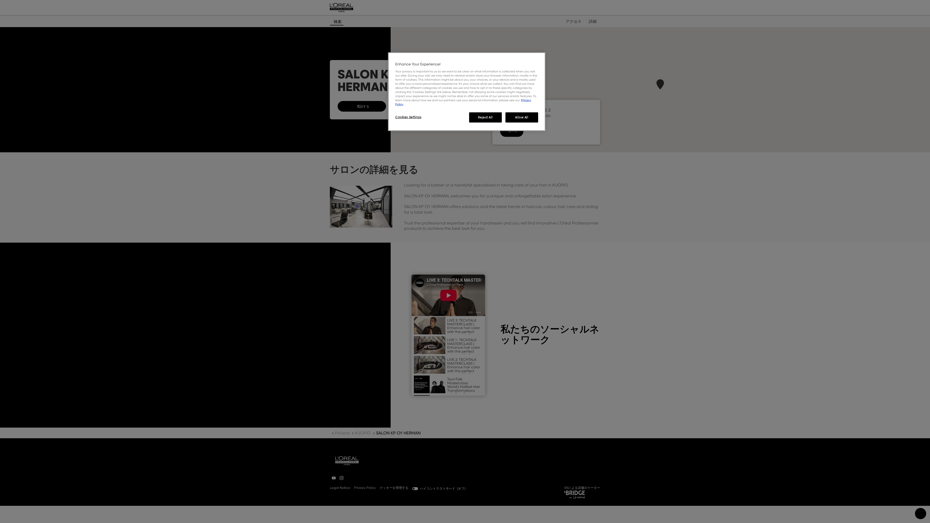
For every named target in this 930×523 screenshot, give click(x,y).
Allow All (521, 117)
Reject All (485, 117)
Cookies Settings (408, 117)
